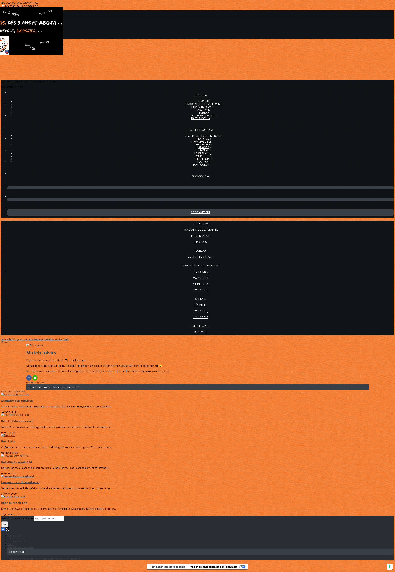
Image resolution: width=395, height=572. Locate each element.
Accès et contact (203, 115)
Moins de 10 (200, 277)
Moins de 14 (200, 290)
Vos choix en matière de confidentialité (213, 566)
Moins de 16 (203, 156)
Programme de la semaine (204, 104)
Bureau (204, 112)
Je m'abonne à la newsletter (17, 518)
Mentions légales (17, 541)
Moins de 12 (203, 144)
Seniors (203, 147)
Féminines (203, 150)
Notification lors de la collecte (167, 566)
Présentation (200, 235)
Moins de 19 (200, 311)
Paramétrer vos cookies (20, 547)
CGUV (10, 544)
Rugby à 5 (203, 161)
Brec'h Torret (204, 159)
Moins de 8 (204, 138)
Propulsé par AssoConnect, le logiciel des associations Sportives (44, 558)
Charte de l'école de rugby (204, 135)
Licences (12, 538)
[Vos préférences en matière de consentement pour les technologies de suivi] (390, 567)
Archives (204, 109)
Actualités (203, 101)
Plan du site (14, 535)
